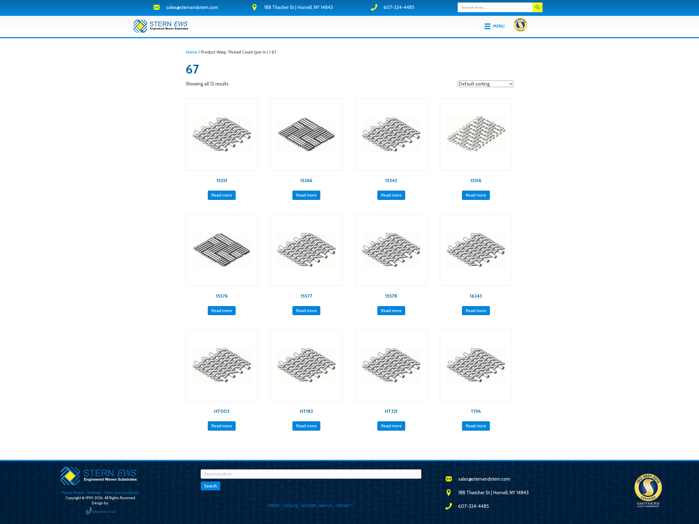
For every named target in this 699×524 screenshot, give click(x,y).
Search (210, 486)
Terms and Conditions (121, 492)
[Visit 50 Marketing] (100, 510)
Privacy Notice (73, 492)
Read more (221, 195)
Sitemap (94, 492)
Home (191, 52)
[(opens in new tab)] (520, 26)
